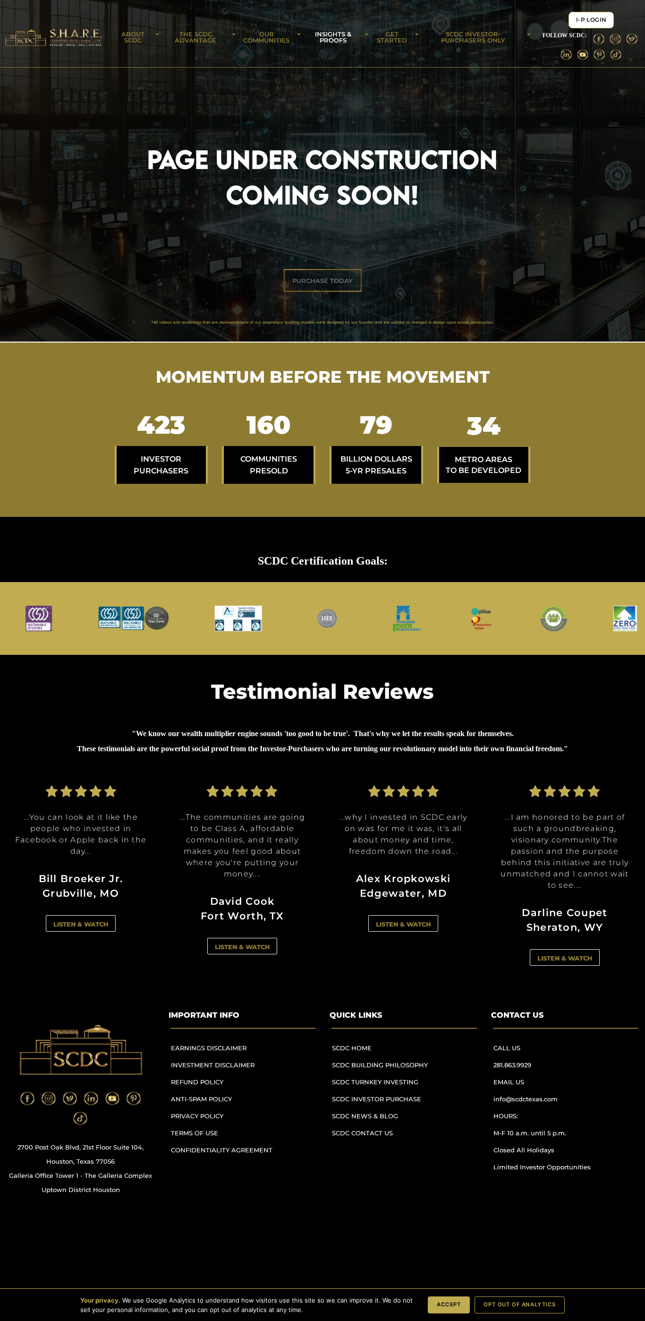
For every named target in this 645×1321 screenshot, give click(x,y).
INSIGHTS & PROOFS (333, 37)
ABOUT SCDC (132, 37)
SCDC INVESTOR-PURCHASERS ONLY (473, 37)
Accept (449, 1304)
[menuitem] (226, 1052)
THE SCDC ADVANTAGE (195, 37)
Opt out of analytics (520, 1304)
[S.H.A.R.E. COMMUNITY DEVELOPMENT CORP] (80, 1050)
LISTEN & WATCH (80, 913)
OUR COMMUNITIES (266, 37)
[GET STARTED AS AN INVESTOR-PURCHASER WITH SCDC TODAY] (322, 281)
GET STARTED (392, 37)
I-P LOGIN (591, 20)
